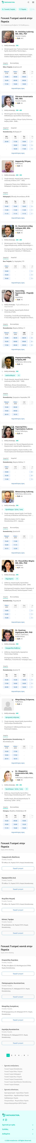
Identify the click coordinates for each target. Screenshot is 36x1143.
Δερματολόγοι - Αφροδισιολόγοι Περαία (16, 1095)
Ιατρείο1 (6, 128)
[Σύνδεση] (28, 2)
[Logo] (8, 2)
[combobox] (9, 9)
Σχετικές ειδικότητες (11, 1090)
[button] (31, 10)
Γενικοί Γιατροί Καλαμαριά (12, 1074)
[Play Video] (12, 235)
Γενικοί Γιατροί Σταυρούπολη (13, 1079)
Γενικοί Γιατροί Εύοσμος (11, 1084)
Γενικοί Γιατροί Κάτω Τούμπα (13, 1071)
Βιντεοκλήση (14, 63)
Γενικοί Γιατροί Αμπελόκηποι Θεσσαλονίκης (17, 1082)
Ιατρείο (5, 63)
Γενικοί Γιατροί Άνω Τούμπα (13, 1077)
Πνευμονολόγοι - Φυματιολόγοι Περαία (16, 1100)
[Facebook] (3, 1120)
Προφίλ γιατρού (18, 868)
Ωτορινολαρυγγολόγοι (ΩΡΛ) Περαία (15, 1103)
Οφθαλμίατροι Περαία (11, 1098)
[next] (28, 1055)
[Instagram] (6, 1120)
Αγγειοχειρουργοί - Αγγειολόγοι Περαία (16, 1093)
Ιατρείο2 (14, 128)
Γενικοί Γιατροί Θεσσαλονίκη (13, 1069)
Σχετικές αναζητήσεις (11, 1066)
